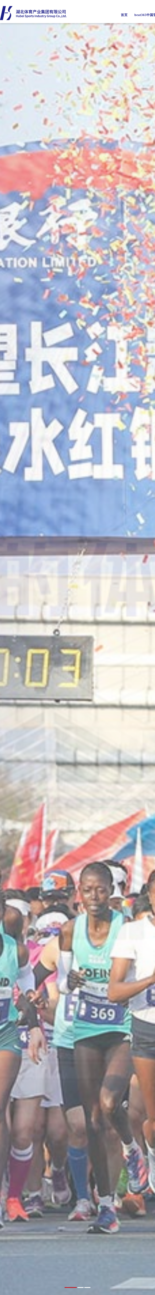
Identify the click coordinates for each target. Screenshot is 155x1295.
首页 (124, 15)
